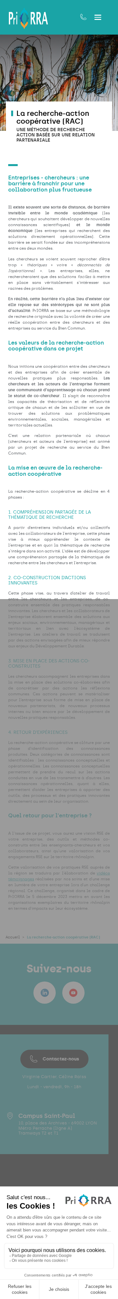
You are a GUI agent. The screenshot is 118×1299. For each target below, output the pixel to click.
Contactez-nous (61, 1058)
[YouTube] (73, 993)
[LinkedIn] (44, 993)
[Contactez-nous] (83, 17)
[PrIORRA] (28, 18)
